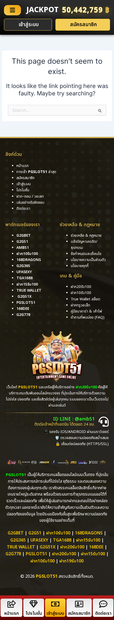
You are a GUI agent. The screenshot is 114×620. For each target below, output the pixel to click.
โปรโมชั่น (33, 613)
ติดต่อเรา (23, 208)
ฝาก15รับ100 (27, 284)
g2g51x (24, 296)
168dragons (28, 260)
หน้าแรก (11, 613)
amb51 (22, 247)
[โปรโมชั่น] (33, 604)
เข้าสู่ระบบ (55, 613)
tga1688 (24, 278)
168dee (96, 547)
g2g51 (22, 241)
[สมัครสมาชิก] (79, 604)
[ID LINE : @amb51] (104, 422)
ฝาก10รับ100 (27, 254)
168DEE (22, 308)
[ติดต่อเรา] (103, 604)
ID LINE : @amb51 (74, 419)
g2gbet (23, 235)
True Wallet (28, 290)
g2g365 (23, 266)
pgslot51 (25, 302)
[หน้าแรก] (11, 604)
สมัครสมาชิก (79, 613)
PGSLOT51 (36, 554)
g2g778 (23, 315)
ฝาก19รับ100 (71, 561)
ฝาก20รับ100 (72, 547)
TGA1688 (62, 540)
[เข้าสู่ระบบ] (55, 604)
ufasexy (24, 272)
